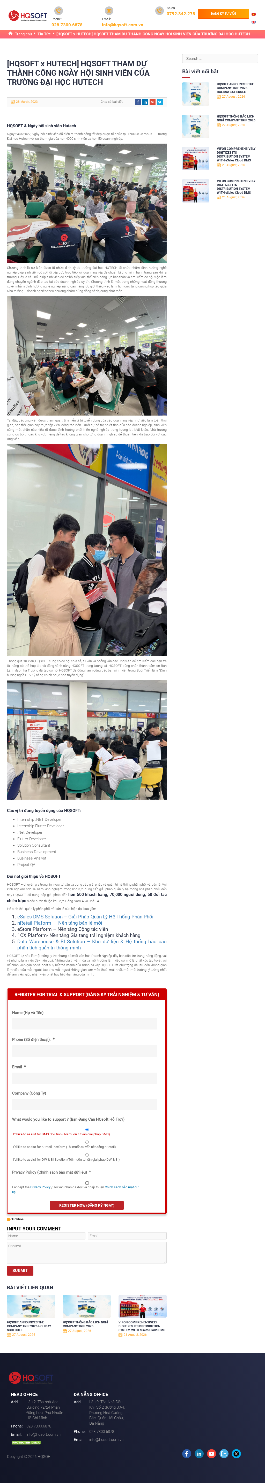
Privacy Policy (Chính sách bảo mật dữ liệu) (51, 1172)
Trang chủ (23, 34)
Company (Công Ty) (29, 1093)
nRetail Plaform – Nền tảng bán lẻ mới (59, 923)
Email (19, 1066)
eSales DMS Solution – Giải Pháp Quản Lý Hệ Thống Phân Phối (85, 917)
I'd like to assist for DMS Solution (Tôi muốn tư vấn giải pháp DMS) (61, 1134)
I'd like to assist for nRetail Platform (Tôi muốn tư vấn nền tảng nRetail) (64, 1147)
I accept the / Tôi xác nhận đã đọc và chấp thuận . (75, 1189)
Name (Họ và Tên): (28, 1012)
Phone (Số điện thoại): (33, 1039)
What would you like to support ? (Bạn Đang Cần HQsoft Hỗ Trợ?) (68, 1119)
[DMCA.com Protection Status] (26, 1442)
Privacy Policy (40, 1187)
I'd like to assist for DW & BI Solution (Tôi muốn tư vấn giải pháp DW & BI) (66, 1159)
